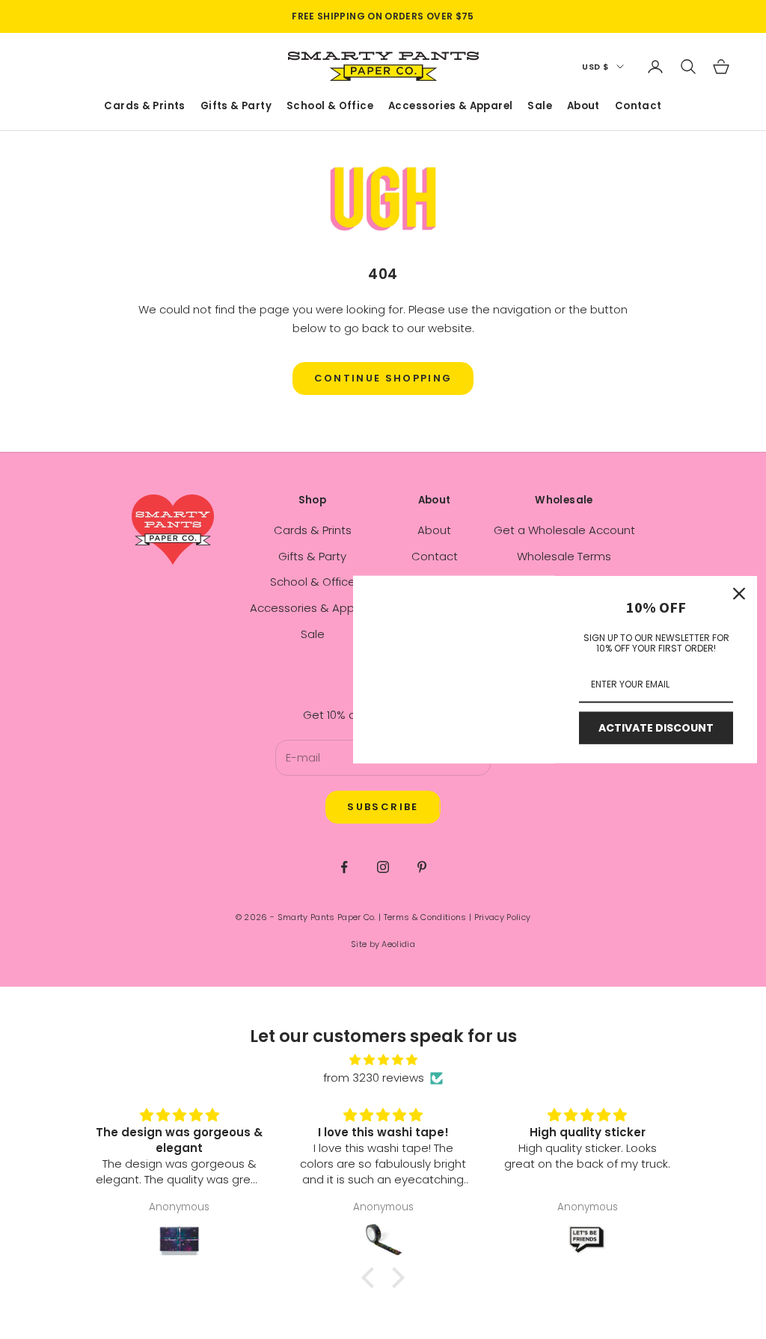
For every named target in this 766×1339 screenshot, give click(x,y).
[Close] (739, 594)
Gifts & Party (236, 106)
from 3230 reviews (373, 1077)
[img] (382, 1060)
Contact (638, 106)
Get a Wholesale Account (564, 530)
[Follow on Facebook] (344, 867)
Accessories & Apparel (450, 106)
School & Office (330, 106)
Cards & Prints (145, 106)
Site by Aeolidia (383, 944)
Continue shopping (383, 378)
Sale (539, 106)
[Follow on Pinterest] (421, 867)
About (583, 106)
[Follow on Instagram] (383, 867)
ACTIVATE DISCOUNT (656, 727)
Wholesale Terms (564, 556)
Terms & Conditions (425, 917)
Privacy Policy (502, 917)
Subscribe (382, 807)
